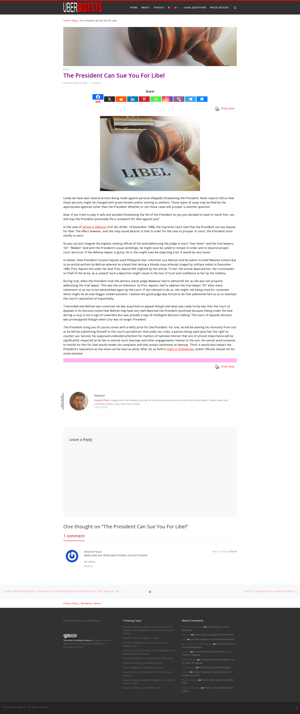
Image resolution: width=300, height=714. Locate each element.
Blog (74, 20)
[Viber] (178, 99)
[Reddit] (121, 99)
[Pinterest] (144, 99)
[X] (109, 99)
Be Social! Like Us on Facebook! (81, 620)
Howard (186, 651)
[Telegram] (190, 99)
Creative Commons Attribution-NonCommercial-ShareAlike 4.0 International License (87, 643)
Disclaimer (86, 603)
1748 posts (101, 407)
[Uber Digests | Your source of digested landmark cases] (82, 7)
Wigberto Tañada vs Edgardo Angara (141, 638)
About (97, 603)
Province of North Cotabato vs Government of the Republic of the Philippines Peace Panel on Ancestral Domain (148, 630)
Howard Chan (101, 400)
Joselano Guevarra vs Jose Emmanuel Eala (212, 639)
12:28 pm (232, 551)
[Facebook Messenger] (202, 99)
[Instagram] (167, 99)
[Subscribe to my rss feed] (296, 708)
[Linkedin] (132, 99)
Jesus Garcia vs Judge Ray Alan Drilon (214, 634)
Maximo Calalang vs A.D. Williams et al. (142, 687)
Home (66, 20)
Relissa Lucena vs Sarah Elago (215, 667)
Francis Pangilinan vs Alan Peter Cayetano (143, 667)
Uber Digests (18, 707)
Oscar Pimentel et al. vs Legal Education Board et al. (148, 658)
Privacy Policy (70, 603)
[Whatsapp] (155, 99)
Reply (88, 566)
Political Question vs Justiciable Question (142, 663)
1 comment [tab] (74, 536)
